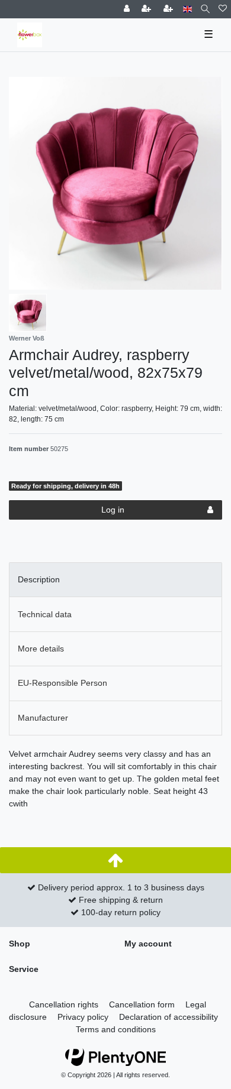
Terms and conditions (116, 1029)
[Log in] (128, 9)
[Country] (187, 9)
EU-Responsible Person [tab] (62, 683)
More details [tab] (41, 648)
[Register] (147, 9)
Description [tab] (39, 579)
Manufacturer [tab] (43, 717)
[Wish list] (222, 9)
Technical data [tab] (45, 614)
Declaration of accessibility (168, 1017)
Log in (112, 509)
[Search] (205, 9)
